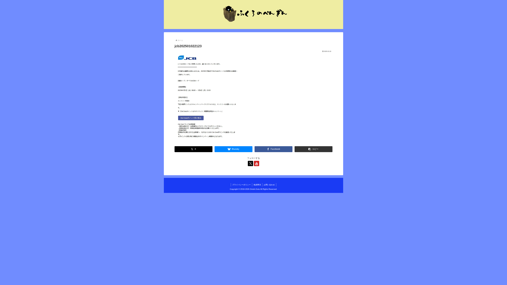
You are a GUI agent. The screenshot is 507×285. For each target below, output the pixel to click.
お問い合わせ (269, 185)
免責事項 (257, 185)
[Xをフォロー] (250, 163)
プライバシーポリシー (241, 185)
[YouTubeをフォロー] (256, 163)
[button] (313, 149)
